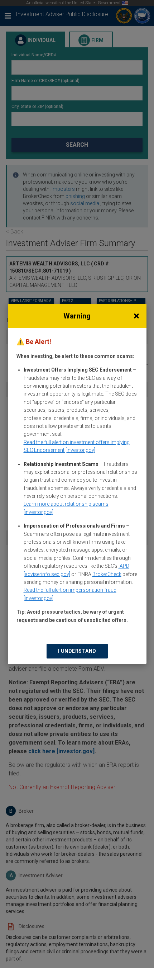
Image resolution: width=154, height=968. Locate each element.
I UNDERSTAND (77, 651)
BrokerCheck (106, 574)
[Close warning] (136, 316)
